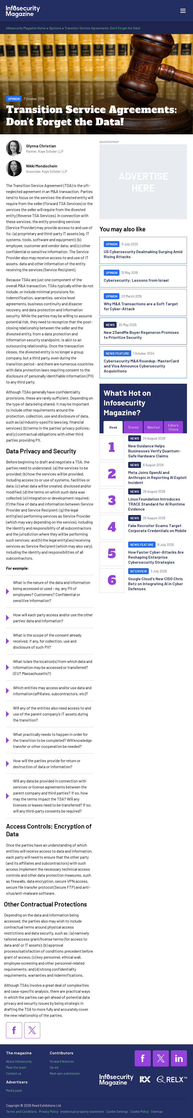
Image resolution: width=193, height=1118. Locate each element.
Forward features (62, 1061)
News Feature (117, 353)
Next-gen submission (65, 1073)
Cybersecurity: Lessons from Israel (136, 280)
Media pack (14, 1090)
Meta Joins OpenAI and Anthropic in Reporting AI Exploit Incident (157, 477)
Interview (138, 571)
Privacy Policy (48, 1111)
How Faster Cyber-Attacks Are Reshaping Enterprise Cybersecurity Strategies (156, 557)
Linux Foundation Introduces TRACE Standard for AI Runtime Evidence (156, 503)
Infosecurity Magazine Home (26, 28)
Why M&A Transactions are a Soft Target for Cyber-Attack (141, 306)
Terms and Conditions (21, 1111)
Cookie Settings (117, 1111)
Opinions (55, 28)
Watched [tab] (153, 427)
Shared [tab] (133, 427)
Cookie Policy (139, 1111)
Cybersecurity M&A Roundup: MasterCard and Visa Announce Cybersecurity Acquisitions (141, 365)
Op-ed (54, 1067)
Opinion (14, 99)
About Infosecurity (19, 1061)
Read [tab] (113, 427)
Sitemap (157, 1111)
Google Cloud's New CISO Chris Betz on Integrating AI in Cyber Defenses (155, 583)
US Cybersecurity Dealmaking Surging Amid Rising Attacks (143, 254)
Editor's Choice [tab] (173, 427)
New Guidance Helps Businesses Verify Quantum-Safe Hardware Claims (154, 450)
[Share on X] (32, 1030)
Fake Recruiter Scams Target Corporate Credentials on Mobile (157, 528)
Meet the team (16, 1067)
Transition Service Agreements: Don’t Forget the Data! (102, 28)
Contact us (13, 1073)
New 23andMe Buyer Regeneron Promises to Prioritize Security (141, 335)
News (110, 325)
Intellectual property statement (82, 1111)
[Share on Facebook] (14, 1030)
